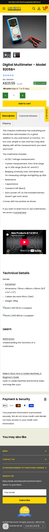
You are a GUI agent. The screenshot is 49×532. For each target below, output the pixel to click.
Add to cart (24, 103)
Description (8, 115)
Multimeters (8, 338)
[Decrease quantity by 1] (5, 95)
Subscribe (24, 500)
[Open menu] (4, 8)
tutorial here (20, 212)
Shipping (6, 123)
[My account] (39, 8)
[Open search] (33, 8)
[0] (44, 8)
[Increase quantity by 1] (22, 95)
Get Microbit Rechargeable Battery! (24, 2)
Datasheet (10, 284)
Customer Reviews (28, 115)
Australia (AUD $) (32, 526)
